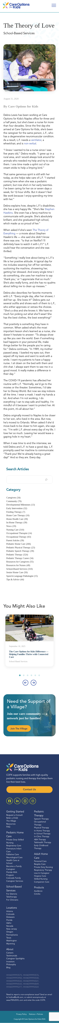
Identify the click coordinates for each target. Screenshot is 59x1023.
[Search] (46, 480)
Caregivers (13, 497)
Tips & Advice (15, 579)
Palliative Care (12, 855)
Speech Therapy (41, 819)
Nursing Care (15, 529)
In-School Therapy (42, 834)
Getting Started (15, 812)
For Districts (11, 894)
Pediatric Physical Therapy (20, 547)
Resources (10, 824)
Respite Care (40, 864)
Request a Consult (14, 815)
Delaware (10, 917)
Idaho (8, 923)
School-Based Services (19, 569)
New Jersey (11, 929)
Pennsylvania (12, 935)
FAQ (8, 827)
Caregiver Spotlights (15, 959)
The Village (11, 821)
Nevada (9, 926)
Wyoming (10, 944)
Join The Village (18, 729)
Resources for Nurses (18, 565)
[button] (20, 675)
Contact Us (29, 789)
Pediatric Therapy (17, 554)
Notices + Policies (36, 1014)
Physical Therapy (41, 828)
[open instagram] (33, 801)
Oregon (9, 932)
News (11, 526)
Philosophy (11, 965)
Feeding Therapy (15, 512)
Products (39, 888)
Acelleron (38, 891)
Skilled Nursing (40, 879)
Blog (8, 968)
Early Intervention (16, 508)
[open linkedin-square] (17, 801)
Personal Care (40, 861)
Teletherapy (11, 897)
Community (13, 501)
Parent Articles (15, 540)
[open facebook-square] (9, 801)
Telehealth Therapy (42, 843)
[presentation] (25, 683)
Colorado (10, 914)
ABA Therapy (40, 840)
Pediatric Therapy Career (19, 558)
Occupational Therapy (18, 537)
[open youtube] (25, 801)
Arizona (9, 911)
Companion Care (41, 882)
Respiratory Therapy (43, 870)
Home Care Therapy (17, 515)
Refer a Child (12, 818)
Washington (11, 941)
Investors (10, 962)
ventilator (36, 140)
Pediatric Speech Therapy (20, 551)
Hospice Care (40, 876)
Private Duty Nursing (43, 867)
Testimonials (11, 956)
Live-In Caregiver (41, 873)
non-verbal (30, 143)
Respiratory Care (13, 846)
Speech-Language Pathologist (22, 576)
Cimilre (37, 894)
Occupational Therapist (19, 533)
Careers (9, 953)
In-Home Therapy (16, 522)
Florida (9, 920)
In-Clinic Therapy (41, 837)
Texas (8, 938)
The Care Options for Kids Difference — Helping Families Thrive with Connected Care (28, 654)
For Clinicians (12, 900)
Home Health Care (17, 519)
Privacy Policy (21, 1014)
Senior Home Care (17, 572)
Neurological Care (14, 858)
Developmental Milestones (20, 504)
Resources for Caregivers (20, 561)
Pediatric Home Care (18, 544)
